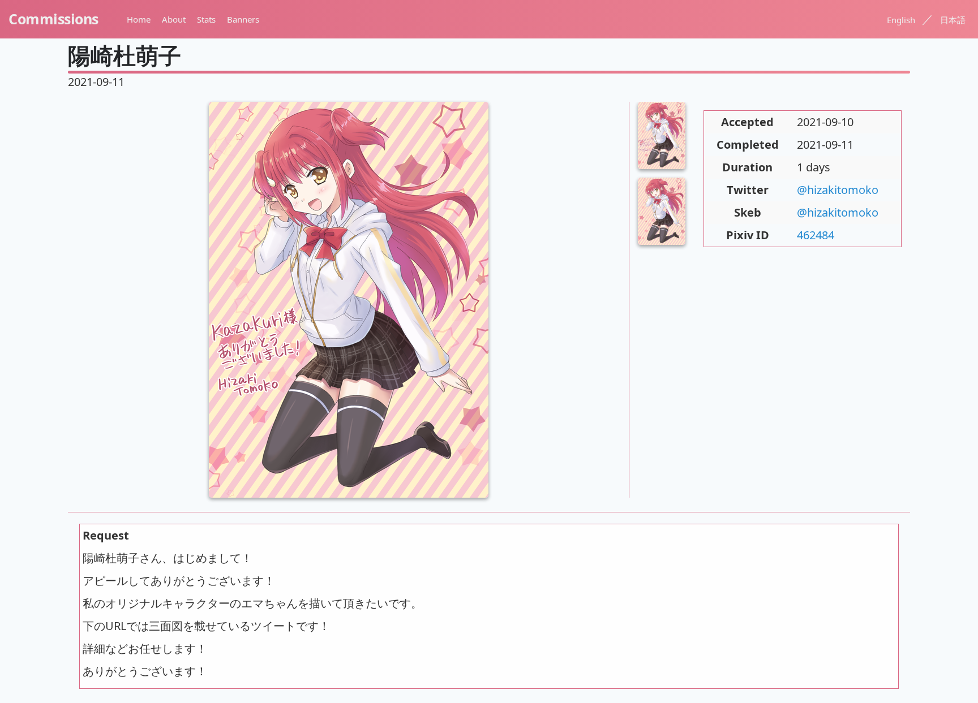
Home (139, 19)
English (901, 19)
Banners (243, 19)
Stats (206, 19)
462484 (815, 235)
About (174, 19)
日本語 (953, 19)
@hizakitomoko (837, 189)
